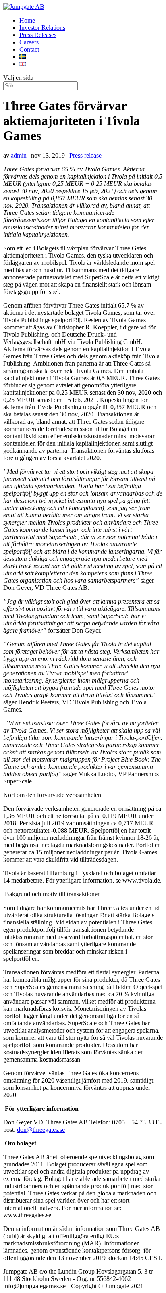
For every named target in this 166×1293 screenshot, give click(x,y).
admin (19, 155)
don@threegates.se (41, 1129)
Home (27, 20)
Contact (29, 49)
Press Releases (37, 34)
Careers (29, 42)
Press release (85, 155)
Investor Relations (42, 27)
